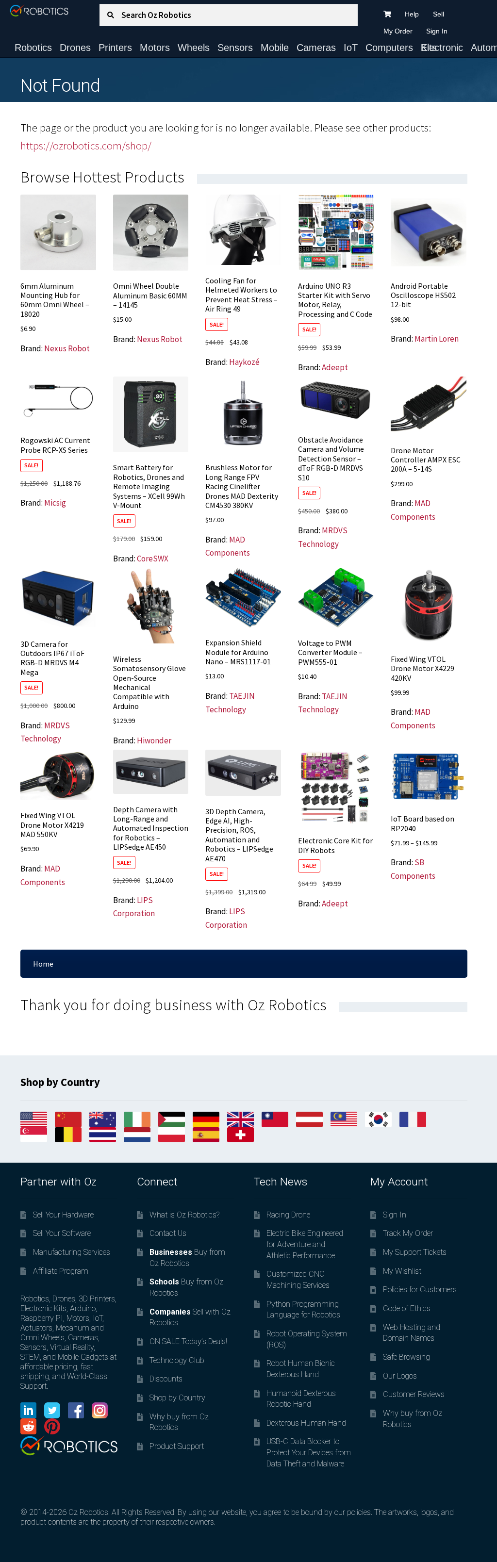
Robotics (33, 47)
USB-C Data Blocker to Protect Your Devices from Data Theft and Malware (308, 1452)
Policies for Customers (420, 1289)
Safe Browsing (406, 1357)
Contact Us (167, 1233)
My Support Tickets (415, 1252)
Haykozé (244, 362)
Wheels (194, 47)
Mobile (275, 47)
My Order (398, 31)
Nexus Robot (67, 348)
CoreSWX (152, 558)
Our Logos (400, 1376)
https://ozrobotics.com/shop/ (85, 145)
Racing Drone (288, 1214)
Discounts (165, 1378)
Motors (155, 47)
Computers (389, 47)
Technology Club (176, 1360)
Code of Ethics (407, 1308)
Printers (115, 47)
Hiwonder (154, 740)
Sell (438, 14)
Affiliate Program (60, 1271)
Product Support (176, 1446)
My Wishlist (402, 1271)
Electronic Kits (442, 47)
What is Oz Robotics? (184, 1214)
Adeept (335, 367)
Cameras (316, 47)
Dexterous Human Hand (306, 1423)
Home (43, 964)
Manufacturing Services (71, 1252)
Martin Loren (436, 338)
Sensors (235, 47)
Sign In (436, 31)
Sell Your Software (62, 1233)
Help (412, 14)
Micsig (55, 502)
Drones (75, 47)
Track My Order (408, 1233)
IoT (351, 47)
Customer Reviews (414, 1394)
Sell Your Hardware (63, 1214)
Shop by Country (177, 1397)
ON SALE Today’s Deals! (188, 1341)
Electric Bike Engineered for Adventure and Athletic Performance (304, 1244)
